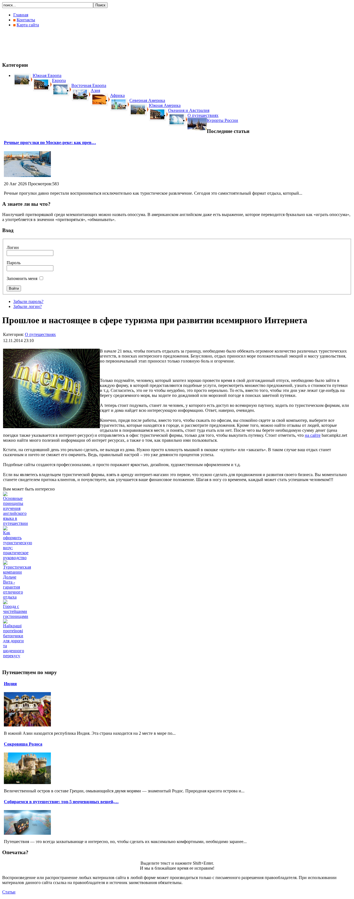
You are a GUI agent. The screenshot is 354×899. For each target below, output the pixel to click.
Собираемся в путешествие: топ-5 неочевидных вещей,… (61, 801)
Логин (13, 247)
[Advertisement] (103, 44)
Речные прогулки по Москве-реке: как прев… (50, 142)
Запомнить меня (22, 278)
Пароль (13, 262)
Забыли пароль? (28, 301)
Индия (10, 683)
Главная (20, 14)
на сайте (313, 435)
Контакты (26, 19)
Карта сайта (28, 24)
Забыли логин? (27, 306)
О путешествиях (40, 334)
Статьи (8, 892)
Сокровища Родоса (23, 744)
